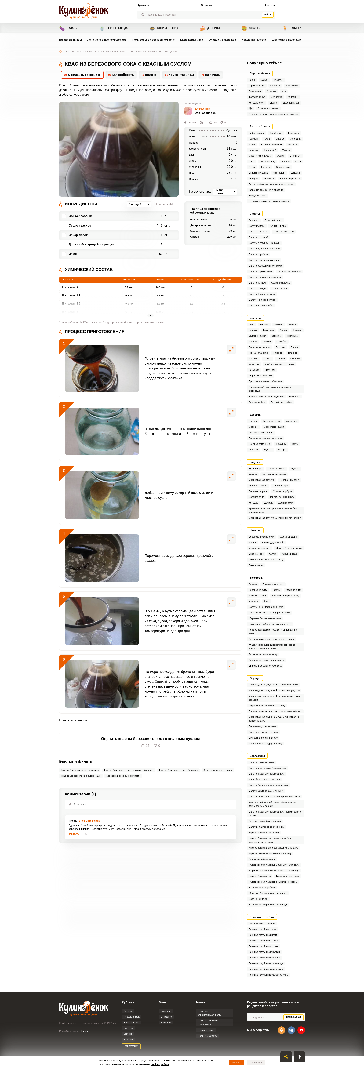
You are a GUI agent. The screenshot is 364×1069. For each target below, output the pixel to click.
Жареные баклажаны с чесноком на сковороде (274, 870)
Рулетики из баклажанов (262, 859)
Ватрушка (268, 330)
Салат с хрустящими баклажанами (267, 768)
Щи (250, 108)
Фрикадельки (283, 167)
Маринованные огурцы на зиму (265, 743)
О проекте (207, 5)
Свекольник (255, 91)
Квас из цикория (288, 537)
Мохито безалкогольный (289, 548)
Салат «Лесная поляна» (262, 294)
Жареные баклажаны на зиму (265, 618)
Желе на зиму (293, 590)
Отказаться (256, 1062)
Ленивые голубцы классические (266, 969)
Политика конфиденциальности (209, 1013)
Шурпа (273, 102)
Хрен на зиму (285, 502)
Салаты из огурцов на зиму (263, 732)
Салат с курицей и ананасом (264, 248)
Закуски (251, 28)
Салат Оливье (278, 226)
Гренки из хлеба (276, 468)
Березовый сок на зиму (261, 537)
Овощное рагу (267, 161)
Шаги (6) (151, 74)
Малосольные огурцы (274, 474)
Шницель (254, 178)
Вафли (283, 330)
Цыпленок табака (258, 173)
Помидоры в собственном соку (153, 39)
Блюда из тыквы (70, 39)
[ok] (281, 1030)
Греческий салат (273, 220)
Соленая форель (258, 491)
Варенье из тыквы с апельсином (266, 660)
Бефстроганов (256, 133)
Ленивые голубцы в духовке (263, 946)
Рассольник (292, 85)
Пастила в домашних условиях (265, 438)
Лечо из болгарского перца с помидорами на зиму (273, 631)
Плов (251, 161)
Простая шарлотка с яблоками (265, 381)
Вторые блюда (163, 28)
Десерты (210, 28)
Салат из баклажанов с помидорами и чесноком (274, 796)
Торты (295, 444)
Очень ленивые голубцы (262, 923)
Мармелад (291, 421)
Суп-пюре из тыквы (268, 108)
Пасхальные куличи (259, 347)
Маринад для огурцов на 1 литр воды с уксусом (274, 690)
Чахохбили (279, 173)
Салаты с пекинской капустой (265, 277)
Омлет (280, 156)
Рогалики (253, 358)
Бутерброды (255, 468)
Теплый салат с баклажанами (265, 779)
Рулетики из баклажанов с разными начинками (274, 865)
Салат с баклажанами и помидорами (269, 785)
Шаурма (268, 502)
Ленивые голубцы (262, 916)
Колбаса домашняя (271, 144)
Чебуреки (254, 370)
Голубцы (253, 138)
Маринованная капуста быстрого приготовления (275, 518)
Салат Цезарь (279, 288)
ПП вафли (294, 396)
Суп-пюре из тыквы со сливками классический (273, 114)
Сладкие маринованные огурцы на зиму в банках (275, 711)
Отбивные (295, 156)
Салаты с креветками (260, 271)
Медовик (253, 427)
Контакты (269, 5)
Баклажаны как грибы (287, 876)
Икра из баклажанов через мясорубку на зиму (273, 847)
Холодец (253, 502)
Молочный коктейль (259, 548)
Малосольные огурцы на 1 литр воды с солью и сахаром (274, 698)
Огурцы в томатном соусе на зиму (267, 705)
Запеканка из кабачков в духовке (266, 396)
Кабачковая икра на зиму (285, 595)
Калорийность (123, 74)
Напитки (291, 28)
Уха (284, 91)
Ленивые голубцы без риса (263, 940)
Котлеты (292, 144)
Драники (297, 330)
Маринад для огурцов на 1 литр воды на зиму (273, 684)
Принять (236, 1062)
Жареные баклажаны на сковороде (268, 893)
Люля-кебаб (270, 150)
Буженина (293, 133)
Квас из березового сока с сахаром (80, 770)
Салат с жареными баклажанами (266, 774)
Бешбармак (276, 133)
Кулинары (143, 5)
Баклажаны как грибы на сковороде (268, 904)
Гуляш (267, 138)
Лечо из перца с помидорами (107, 39)
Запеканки (295, 138)
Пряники (292, 353)
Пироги (295, 347)
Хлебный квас (289, 554)
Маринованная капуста (261, 480)
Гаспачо (278, 80)
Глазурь (253, 421)
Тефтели (265, 167)
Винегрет (254, 220)
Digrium (85, 1031)
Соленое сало (256, 497)
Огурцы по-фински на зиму (263, 737)
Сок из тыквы (256, 565)
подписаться (293, 1017)
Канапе (253, 474)
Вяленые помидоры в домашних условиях (271, 639)
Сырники (295, 358)
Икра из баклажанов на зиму (264, 832)
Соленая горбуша (282, 491)
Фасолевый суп (257, 97)
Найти (267, 15)
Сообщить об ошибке (84, 74)
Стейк (252, 167)
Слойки (281, 358)
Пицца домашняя (258, 353)
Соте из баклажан (258, 899)
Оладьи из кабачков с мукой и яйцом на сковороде (270, 389)
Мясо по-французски (260, 156)
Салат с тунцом (257, 283)
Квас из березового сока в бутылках (178, 770)
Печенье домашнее (259, 444)
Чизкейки (254, 449)
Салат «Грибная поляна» (262, 300)
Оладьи (267, 341)
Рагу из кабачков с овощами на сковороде (271, 184)
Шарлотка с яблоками (286, 39)
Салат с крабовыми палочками (265, 265)
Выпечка (255, 317)
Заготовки (257, 577)
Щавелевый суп (291, 102)
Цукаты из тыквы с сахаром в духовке (269, 201)
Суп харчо (276, 97)
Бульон (264, 80)
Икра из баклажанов (260, 876)
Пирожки (280, 347)
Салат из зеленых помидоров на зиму (269, 612)
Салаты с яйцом (257, 288)
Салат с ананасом (284, 231)
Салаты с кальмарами (289, 271)
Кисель (252, 542)
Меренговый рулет (274, 427)
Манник (253, 341)
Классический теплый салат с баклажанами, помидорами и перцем (273, 804)
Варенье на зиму (258, 590)
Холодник (293, 97)
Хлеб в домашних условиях (279, 364)
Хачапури (254, 364)
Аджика (253, 584)
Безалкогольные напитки (79, 51)
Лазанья (253, 150)
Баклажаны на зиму (273, 584)
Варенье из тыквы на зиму (263, 654)
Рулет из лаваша (258, 485)
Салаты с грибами (258, 254)
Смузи (272, 554)
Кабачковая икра (191, 39)
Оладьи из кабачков (222, 39)
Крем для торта (271, 421)
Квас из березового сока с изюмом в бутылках (129, 770)
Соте (298, 161)
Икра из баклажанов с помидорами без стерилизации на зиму (270, 840)
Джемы (276, 590)
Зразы (252, 144)
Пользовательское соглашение (208, 1022)
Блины (292, 324)
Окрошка (275, 85)
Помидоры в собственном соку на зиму (270, 624)
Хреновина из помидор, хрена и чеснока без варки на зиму (273, 510)
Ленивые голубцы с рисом (263, 935)
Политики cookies (207, 1035)
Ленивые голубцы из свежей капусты (269, 974)
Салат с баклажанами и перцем (266, 791)
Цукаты (268, 449)
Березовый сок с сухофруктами (123, 776)
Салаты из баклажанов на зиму (266, 607)
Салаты (68, 28)
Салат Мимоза (257, 226)
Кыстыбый (292, 336)
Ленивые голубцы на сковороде (266, 963)
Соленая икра (280, 485)
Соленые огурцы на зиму (262, 726)
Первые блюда (113, 28)
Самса (267, 358)
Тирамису (281, 444)
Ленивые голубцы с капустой (264, 952)
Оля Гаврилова (205, 112)
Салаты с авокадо (258, 231)
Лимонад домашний (273, 542)
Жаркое (280, 138)
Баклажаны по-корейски (262, 887)
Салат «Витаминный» (261, 305)
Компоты (253, 601)
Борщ (252, 80)
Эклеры (282, 449)
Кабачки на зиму (257, 595)
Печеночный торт (289, 480)
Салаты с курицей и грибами (264, 243)
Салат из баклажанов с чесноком (266, 827)
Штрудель (270, 370)
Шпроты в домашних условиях (265, 665)
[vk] (291, 1030)
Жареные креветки (289, 178)
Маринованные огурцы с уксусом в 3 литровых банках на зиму (274, 719)
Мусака (286, 150)
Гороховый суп (257, 85)
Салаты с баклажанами (261, 762)
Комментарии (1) (181, 74)
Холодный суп (256, 102)
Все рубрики (131, 1046)
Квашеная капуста (254, 39)
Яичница (269, 178)
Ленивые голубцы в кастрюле (264, 957)
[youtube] (301, 1030)
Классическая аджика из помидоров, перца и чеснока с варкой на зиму (273, 647)
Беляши (264, 324)
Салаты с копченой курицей (264, 260)
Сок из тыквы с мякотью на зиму (266, 559)
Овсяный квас (256, 554)
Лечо (266, 601)
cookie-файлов (160, 1064)
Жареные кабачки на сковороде (266, 190)
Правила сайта (206, 1030)
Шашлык (295, 173)
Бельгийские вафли (281, 402)
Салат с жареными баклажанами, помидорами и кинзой (275, 813)
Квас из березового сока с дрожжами (81, 776)
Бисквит (278, 324)
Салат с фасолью (280, 283)
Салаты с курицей (258, 237)
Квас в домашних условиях (112, 51)
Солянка (271, 91)
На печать (212, 74)
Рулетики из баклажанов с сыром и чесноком (273, 882)
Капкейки (276, 336)
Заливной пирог (257, 336)
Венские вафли (257, 402)
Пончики (277, 353)
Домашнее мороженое (261, 432)
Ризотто (285, 161)
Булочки (253, 330)
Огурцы (255, 678)
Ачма (251, 324)
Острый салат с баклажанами (265, 821)
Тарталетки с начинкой (282, 497)
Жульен (295, 468)
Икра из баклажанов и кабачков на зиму (270, 853)
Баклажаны (257, 755)
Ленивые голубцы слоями (262, 929)
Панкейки (281, 341)
